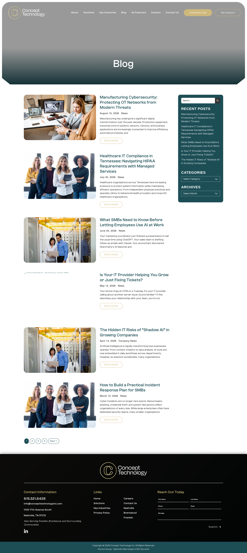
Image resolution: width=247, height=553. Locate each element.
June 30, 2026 (108, 230)
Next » (53, 441)
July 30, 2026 (107, 177)
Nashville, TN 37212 (35, 515)
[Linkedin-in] (26, 531)
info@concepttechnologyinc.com (43, 503)
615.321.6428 (35, 499)
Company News (128, 340)
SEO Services (142, 549)
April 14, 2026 (108, 340)
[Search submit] (217, 100)
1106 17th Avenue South (38, 509)
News (124, 113)
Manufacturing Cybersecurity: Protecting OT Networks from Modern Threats (128, 102)
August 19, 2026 (109, 113)
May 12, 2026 (108, 285)
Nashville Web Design (124, 549)
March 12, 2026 (109, 395)
